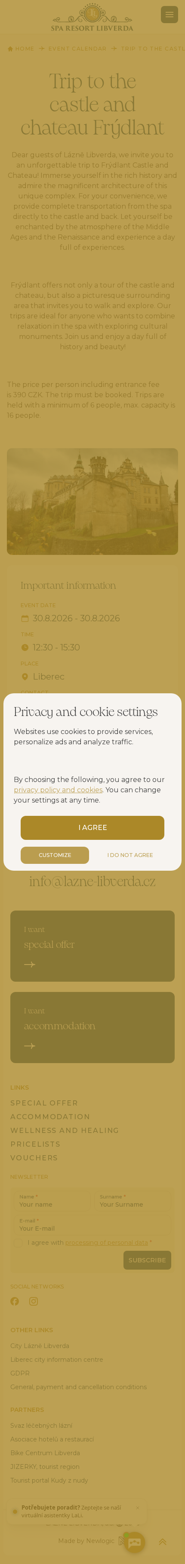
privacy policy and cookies (58, 790)
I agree (92, 828)
